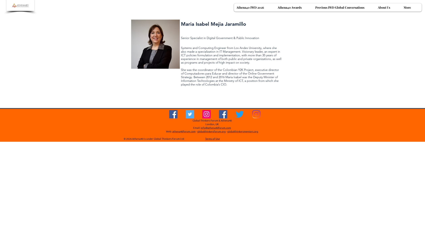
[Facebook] (173, 114)
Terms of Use (212, 138)
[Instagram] (206, 114)
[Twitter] (190, 114)
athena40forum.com (184, 131)
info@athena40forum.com (216, 127)
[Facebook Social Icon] (223, 114)
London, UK (212, 124)
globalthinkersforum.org (211, 131)
